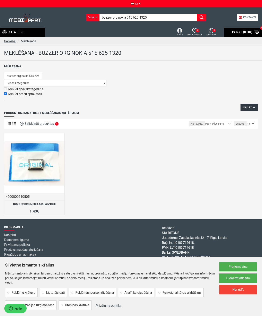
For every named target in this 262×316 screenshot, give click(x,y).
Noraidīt (238, 289)
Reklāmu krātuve (23, 293)
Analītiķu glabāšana (138, 293)
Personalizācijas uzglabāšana (32, 305)
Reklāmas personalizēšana (94, 293)
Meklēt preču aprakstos (25, 94)
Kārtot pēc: (197, 123)
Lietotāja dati (55, 293)
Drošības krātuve (77, 305)
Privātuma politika (108, 306)
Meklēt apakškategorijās (25, 89)
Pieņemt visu (237, 267)
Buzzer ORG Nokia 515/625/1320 (34, 204)
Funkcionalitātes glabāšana (182, 293)
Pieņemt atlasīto (238, 278)
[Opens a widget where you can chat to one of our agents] (15, 309)
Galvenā (10, 41)
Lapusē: (240, 123)
